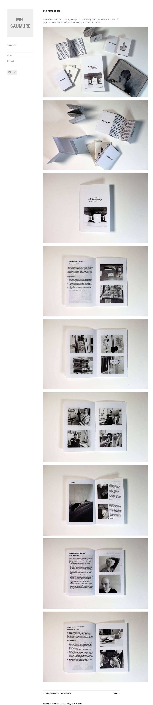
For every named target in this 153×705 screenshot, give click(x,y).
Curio (115, 693)
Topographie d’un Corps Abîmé (58, 693)
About (9, 55)
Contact (10, 61)
